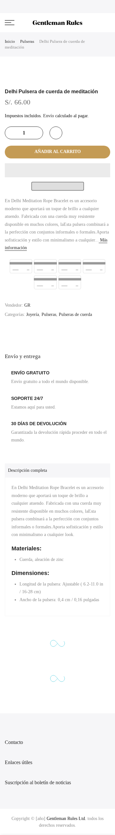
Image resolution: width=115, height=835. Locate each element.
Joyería (32, 314)
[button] (57, 170)
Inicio (10, 41)
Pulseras (27, 41)
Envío (48, 115)
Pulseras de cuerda (75, 314)
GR (27, 305)
